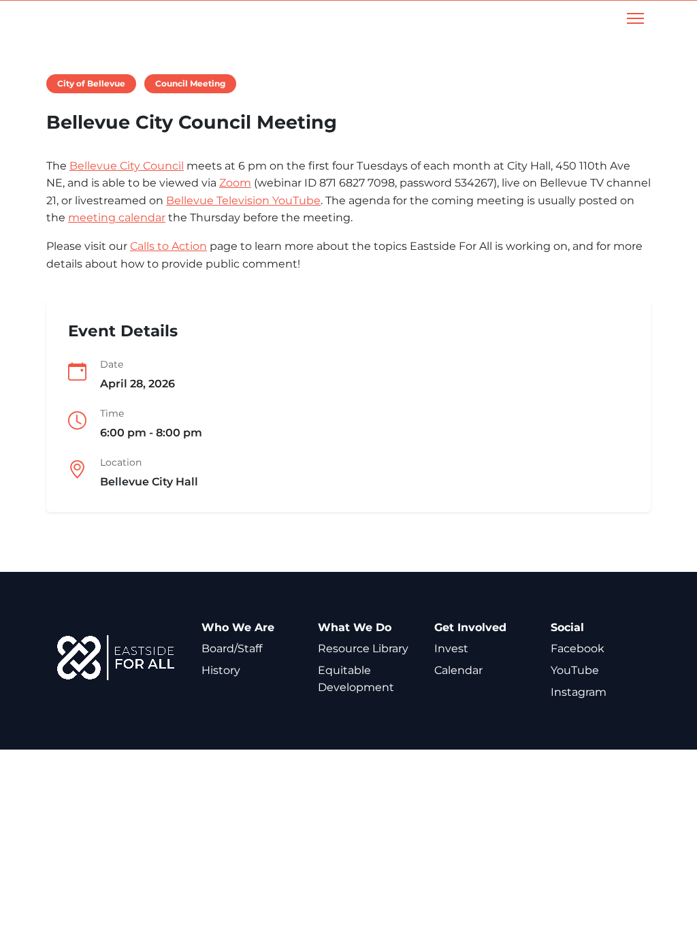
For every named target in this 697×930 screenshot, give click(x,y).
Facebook (577, 648)
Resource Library (363, 648)
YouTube (575, 670)
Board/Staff (231, 648)
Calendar (458, 670)
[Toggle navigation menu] (635, 18)
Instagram (578, 692)
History (220, 670)
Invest (451, 648)
